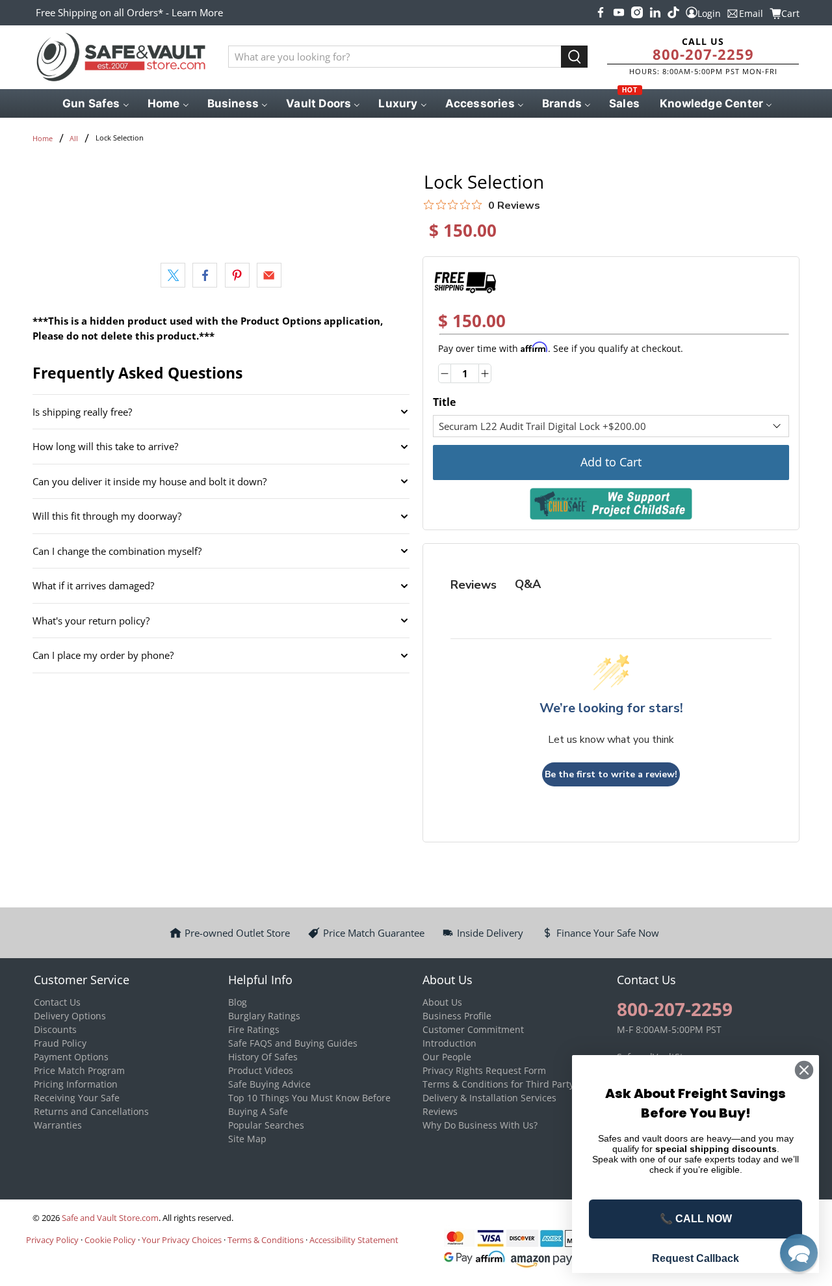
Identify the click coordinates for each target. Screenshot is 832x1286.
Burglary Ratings (264, 1016)
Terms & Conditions (266, 1240)
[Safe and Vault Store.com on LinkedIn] (655, 12)
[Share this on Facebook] (204, 275)
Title (444, 402)
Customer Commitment (473, 1029)
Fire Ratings (254, 1029)
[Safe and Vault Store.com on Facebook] (600, 12)
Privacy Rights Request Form (484, 1070)
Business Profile (456, 1016)
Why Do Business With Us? (480, 1125)
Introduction (449, 1043)
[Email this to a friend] (269, 275)
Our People (446, 1057)
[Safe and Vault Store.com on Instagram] (637, 12)
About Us (442, 1002)
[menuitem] (94, 103)
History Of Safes (263, 1057)
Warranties (58, 1125)
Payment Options (71, 1057)
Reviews (440, 1111)
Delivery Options (70, 1016)
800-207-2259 (703, 54)
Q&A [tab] (528, 584)
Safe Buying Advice (269, 1084)
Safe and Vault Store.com (110, 1218)
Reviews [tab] (473, 585)
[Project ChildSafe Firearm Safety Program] (611, 504)
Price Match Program (79, 1070)
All (74, 138)
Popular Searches (266, 1125)
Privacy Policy (52, 1240)
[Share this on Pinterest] (237, 275)
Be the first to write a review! (611, 774)
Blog (237, 1002)
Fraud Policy (60, 1043)
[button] (799, 1253)
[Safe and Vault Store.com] (121, 57)
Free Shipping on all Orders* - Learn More (129, 12)
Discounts (55, 1029)
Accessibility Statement (353, 1240)
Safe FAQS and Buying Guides (293, 1043)
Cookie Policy (110, 1240)
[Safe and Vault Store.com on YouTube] (619, 12)
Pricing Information (76, 1084)
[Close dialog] (804, 1070)
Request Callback (695, 1258)
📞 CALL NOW (696, 1218)
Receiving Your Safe (77, 1098)
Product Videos (260, 1070)
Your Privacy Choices (182, 1240)
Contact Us (57, 1002)
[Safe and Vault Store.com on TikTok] (673, 12)
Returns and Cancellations (91, 1111)
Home (42, 138)
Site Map (247, 1138)
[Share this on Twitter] (173, 275)
